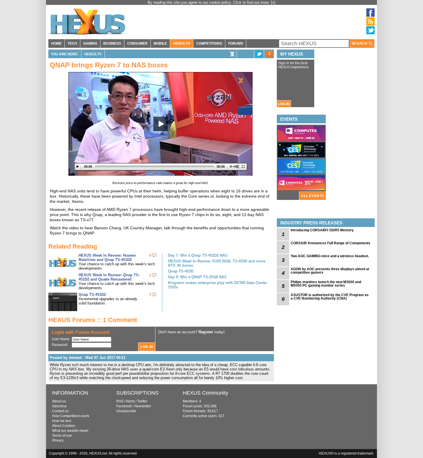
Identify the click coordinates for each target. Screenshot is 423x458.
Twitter (142, 401)
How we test (61, 421)
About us (59, 401)
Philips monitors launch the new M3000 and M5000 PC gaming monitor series (326, 283)
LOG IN (283, 104)
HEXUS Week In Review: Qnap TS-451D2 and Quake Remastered (109, 277)
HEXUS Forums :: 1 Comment (92, 319)
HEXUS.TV (181, 43)
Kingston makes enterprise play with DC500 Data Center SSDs (217, 285)
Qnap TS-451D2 (92, 294)
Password (59, 345)
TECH (72, 43)
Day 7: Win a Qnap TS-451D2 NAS (198, 255)
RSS (119, 401)
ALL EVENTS (312, 196)
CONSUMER (137, 43)
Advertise (59, 406)
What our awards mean (70, 431)
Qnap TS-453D (180, 271)
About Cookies (63, 426)
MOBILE (160, 43)
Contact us (60, 411)
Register (206, 332)
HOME (56, 43)
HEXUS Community (205, 393)
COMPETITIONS (209, 43)
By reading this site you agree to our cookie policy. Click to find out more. (209, 2)
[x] (273, 2)
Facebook (124, 406)
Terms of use (62, 436)
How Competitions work (70, 416)
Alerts (130, 401)
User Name (61, 339)
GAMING (90, 43)
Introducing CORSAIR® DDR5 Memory (322, 230)
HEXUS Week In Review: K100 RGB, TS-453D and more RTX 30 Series (216, 263)
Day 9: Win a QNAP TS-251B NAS (197, 277)
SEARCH (360, 43)
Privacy (58, 440)
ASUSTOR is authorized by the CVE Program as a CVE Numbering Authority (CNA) (330, 296)
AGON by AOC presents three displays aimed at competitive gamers (330, 270)
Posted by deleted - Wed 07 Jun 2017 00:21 (87, 357)
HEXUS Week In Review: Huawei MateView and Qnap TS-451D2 (107, 257)
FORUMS (235, 43)
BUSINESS (112, 43)
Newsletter (142, 406)
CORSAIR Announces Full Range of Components (330, 243)
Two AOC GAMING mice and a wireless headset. (330, 256)
